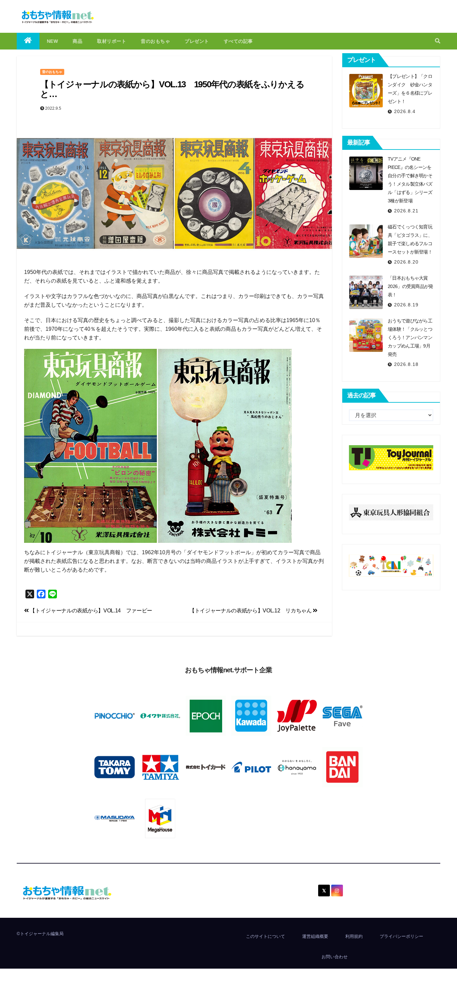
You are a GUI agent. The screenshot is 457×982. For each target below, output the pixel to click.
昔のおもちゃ (155, 41)
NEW (52, 41)
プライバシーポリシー (401, 936)
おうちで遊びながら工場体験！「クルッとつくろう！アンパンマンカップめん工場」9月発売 (410, 337)
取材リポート (111, 41)
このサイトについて (265, 936)
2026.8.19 (406, 304)
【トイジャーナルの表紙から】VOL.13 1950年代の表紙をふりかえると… (172, 89)
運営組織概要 (315, 936)
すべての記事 (238, 41)
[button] (437, 41)
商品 (77, 41)
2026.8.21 (406, 210)
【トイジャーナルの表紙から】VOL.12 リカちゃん (251, 610)
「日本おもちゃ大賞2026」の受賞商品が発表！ (410, 286)
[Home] (28, 41)
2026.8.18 (406, 364)
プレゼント (197, 41)
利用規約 (354, 936)
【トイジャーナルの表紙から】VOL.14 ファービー (90, 610)
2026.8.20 (406, 262)
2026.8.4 (405, 111)
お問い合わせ (335, 956)
